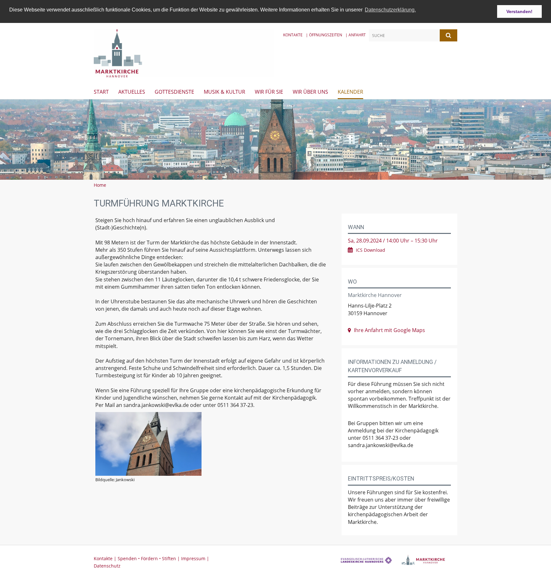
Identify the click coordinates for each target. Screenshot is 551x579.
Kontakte (293, 35)
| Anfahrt (355, 35)
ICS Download (370, 250)
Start (101, 91)
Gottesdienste (174, 91)
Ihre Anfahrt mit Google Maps (389, 330)
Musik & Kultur (224, 91)
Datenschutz (107, 566)
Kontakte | (106, 558)
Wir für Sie (269, 91)
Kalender (350, 91)
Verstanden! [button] (519, 11)
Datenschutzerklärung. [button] (390, 9)
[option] (275, 139)
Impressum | (195, 558)
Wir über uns (310, 91)
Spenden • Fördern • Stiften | (149, 558)
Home (100, 185)
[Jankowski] (211, 444)
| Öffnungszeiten (324, 35)
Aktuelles (131, 91)
